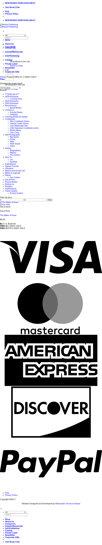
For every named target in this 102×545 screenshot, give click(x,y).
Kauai (12, 139)
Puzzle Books (11, 182)
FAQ (7, 11)
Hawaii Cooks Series (19, 123)
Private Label (11, 64)
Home (2, 77)
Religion (8, 186)
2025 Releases (11, 101)
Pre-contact (15, 155)
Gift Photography (12, 135)
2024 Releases (11, 103)
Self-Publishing (12, 528)
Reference (9, 184)
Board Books (15, 108)
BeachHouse (11, 105)
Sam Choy (14, 132)
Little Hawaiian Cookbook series (24, 128)
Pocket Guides (16, 193)
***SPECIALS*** (12, 94)
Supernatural (10, 189)
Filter (50, 200)
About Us (9, 44)
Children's (9, 110)
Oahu (12, 146)
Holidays (14, 114)
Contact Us (10, 524)
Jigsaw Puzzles (12, 166)
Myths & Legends (12, 173)
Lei (11, 159)
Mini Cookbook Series (19, 121)
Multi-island (15, 144)
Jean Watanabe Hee (19, 126)
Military (13, 153)
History (8, 148)
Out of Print (10, 180)
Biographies (15, 150)
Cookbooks (10, 119)
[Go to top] (1, 508)
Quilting (13, 162)
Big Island (14, 137)
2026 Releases (11, 96)
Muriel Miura (15, 130)
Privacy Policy (11, 14)
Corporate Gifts (12, 537)
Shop (7, 40)
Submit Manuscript (14, 526)
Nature (8, 175)
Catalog (8, 60)
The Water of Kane (8, 215)
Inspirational (10, 164)
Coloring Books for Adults (16, 117)
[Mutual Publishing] (9, 25)
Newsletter (10, 68)
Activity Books (16, 112)
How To (8, 157)
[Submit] (6, 517)
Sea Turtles (15, 177)
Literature (9, 168)
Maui (12, 141)
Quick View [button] (5, 204)
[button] (2, 79)
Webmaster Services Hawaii (67, 504)
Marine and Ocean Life (15, 171)
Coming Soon (16, 99)
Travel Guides (11, 191)
